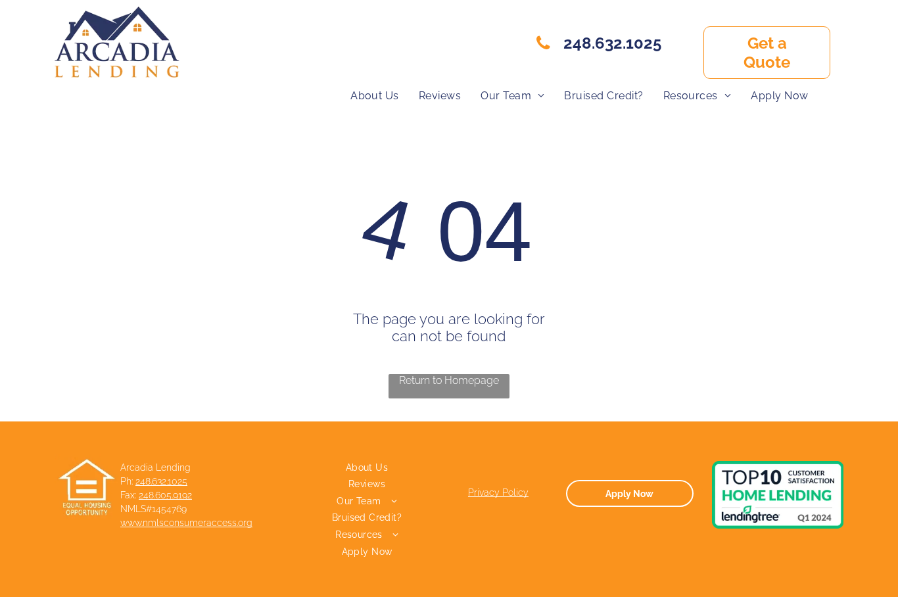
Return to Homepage (449, 380)
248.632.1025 (161, 481)
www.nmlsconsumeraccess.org (186, 522)
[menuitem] (375, 95)
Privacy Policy (498, 492)
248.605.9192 (165, 495)
